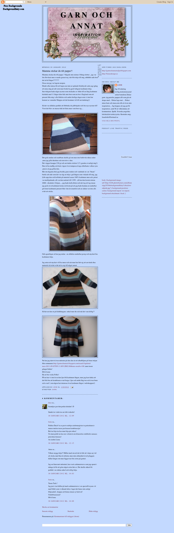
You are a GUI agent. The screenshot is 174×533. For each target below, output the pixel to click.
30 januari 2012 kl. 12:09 (61, 415)
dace (50, 402)
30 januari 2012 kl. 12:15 (61, 443)
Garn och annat (87, 20)
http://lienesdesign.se (110, 73)
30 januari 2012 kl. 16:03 (61, 473)
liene (50, 422)
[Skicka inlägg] (71, 387)
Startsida (71, 511)
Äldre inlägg (93, 511)
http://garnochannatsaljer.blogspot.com (116, 70)
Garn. (54, 389)
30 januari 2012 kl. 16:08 (61, 501)
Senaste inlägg (47, 511)
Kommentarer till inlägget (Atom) (66, 516)
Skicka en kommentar (50, 507)
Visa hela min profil (111, 121)
